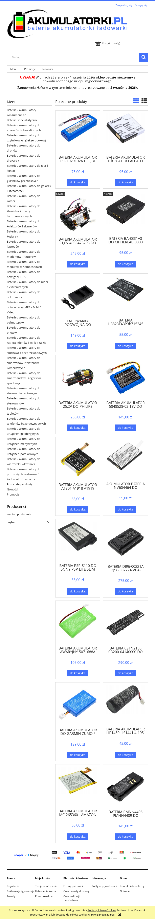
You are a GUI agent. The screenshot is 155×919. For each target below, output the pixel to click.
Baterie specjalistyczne (22, 120)
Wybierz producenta (19, 514)
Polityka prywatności (104, 886)
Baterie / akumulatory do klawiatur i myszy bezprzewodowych (23, 211)
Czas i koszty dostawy (76, 891)
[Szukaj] (143, 57)
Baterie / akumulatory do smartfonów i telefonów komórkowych (23, 363)
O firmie (125, 891)
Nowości (12, 489)
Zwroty (11, 896)
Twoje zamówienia (46, 886)
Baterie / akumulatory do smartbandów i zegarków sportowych (24, 378)
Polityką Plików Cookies (102, 910)
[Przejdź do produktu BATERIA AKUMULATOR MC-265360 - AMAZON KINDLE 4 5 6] (77, 786)
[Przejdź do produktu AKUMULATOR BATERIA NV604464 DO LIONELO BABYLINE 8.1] (125, 459)
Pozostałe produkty (19, 484)
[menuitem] (14, 69)
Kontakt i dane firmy (132, 886)
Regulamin (13, 886)
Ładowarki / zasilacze (21, 479)
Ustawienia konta (45, 891)
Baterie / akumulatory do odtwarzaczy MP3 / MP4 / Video (24, 307)
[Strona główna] (67, 23)
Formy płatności (73, 886)
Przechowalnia (43, 896)
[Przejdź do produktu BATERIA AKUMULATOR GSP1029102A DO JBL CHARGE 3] (77, 132)
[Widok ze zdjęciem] (136, 100)
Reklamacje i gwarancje (20, 891)
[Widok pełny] (144, 100)
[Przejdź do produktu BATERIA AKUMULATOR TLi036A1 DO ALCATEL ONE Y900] (125, 132)
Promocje (13, 494)
